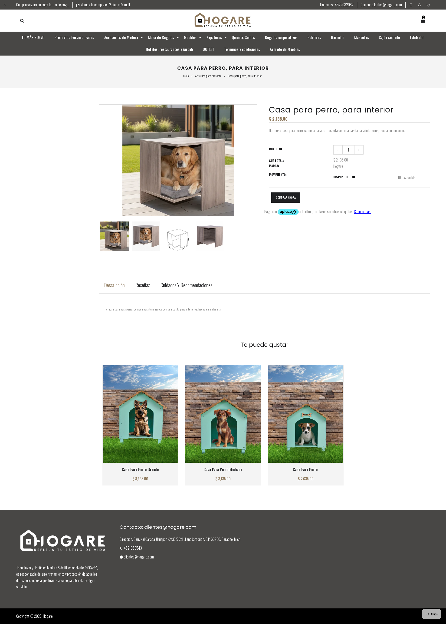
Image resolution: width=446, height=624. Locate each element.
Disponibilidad (344, 177)
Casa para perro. (305, 469)
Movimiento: (278, 174)
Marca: (274, 165)
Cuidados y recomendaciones (186, 285)
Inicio (186, 75)
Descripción (114, 285)
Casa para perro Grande (140, 469)
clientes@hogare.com (387, 4)
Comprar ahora (286, 197)
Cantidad (275, 149)
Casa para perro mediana (223, 469)
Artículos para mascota (208, 75)
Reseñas (142, 285)
